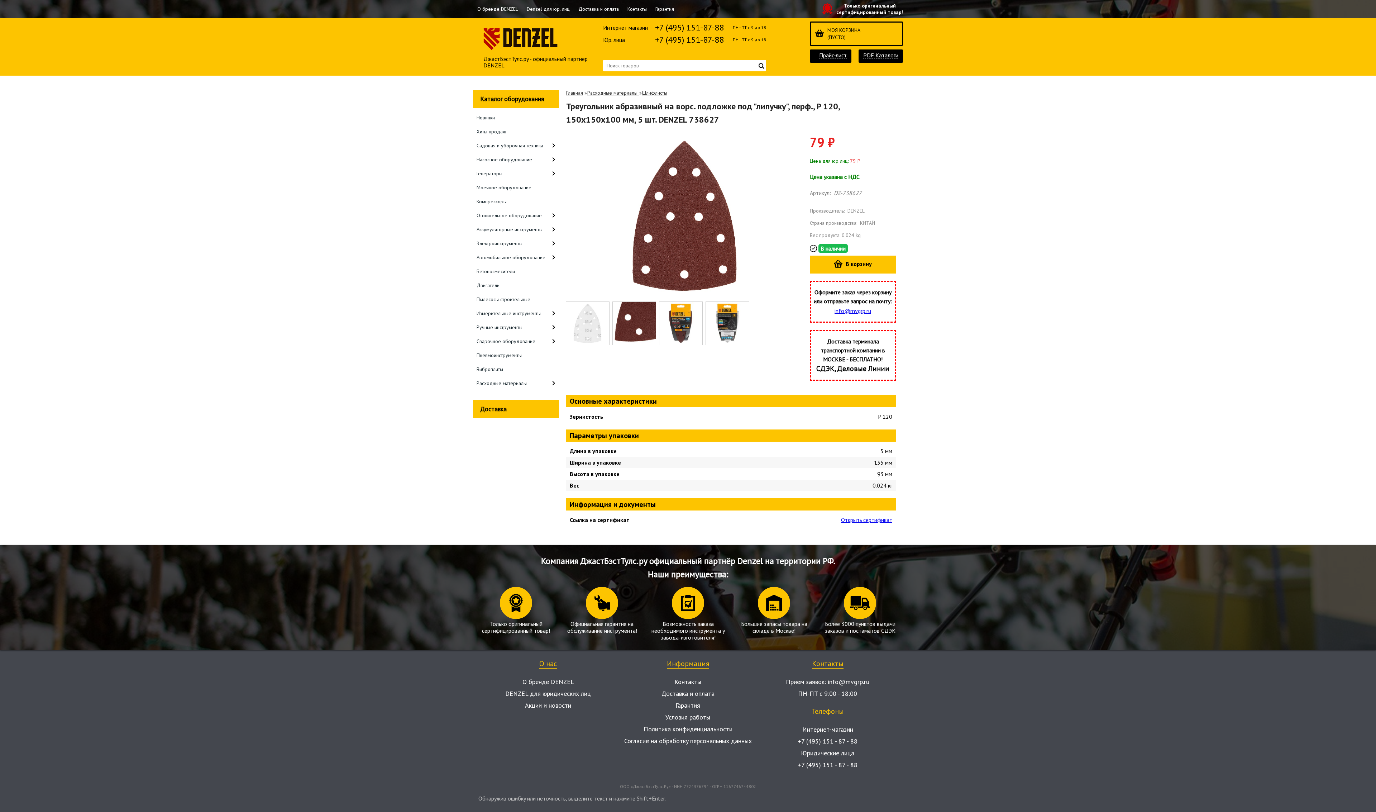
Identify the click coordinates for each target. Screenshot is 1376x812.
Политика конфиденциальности (688, 729)
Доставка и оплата (598, 9)
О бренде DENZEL (497, 9)
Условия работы (687, 717)
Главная (574, 93)
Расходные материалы (613, 93)
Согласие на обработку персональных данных (688, 741)
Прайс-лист (833, 55)
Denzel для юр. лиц (548, 9)
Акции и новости (548, 705)
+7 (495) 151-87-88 (689, 27)
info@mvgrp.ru (853, 310)
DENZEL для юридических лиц (548, 693)
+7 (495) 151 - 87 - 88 (827, 741)
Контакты (637, 9)
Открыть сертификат (866, 519)
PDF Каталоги (880, 55)
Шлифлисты (654, 93)
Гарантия (664, 9)
